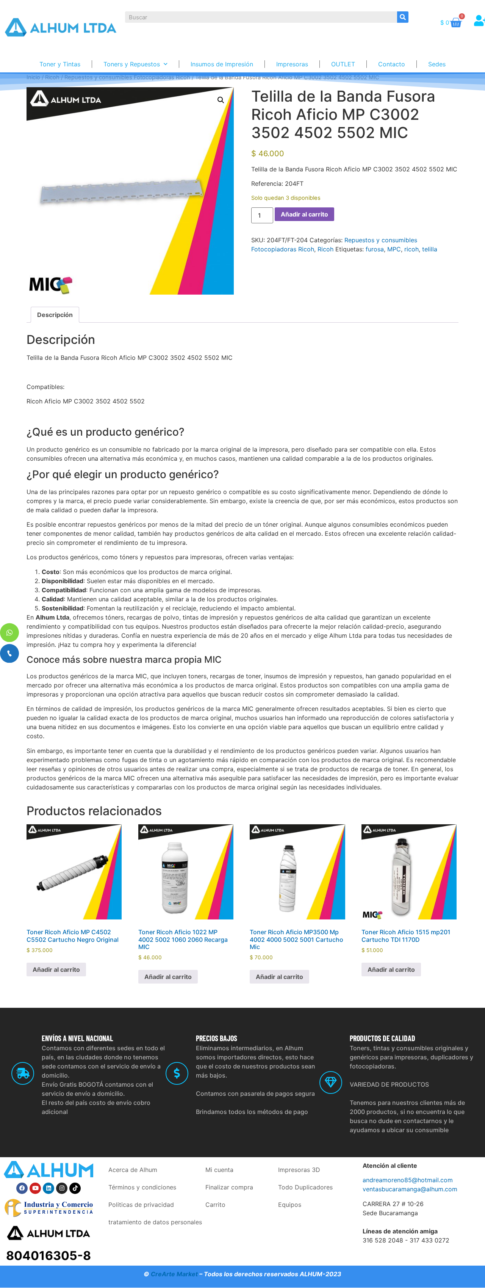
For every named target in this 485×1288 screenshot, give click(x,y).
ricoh (411, 249)
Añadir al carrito (304, 214)
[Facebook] (22, 1188)
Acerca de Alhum (132, 1169)
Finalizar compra (229, 1187)
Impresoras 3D (299, 1169)
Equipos (289, 1204)
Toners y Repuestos (131, 64)
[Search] (402, 17)
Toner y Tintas (59, 64)
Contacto (391, 64)
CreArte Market (174, 1274)
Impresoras (292, 64)
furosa (375, 249)
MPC (394, 249)
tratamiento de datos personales (155, 1222)
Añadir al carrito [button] (56, 969)
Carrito (215, 1204)
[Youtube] (35, 1188)
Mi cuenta (219, 1169)
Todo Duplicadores (305, 1187)
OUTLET (343, 64)
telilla (429, 249)
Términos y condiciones (142, 1187)
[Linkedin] (48, 1188)
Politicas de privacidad (141, 1204)
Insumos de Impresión (222, 64)
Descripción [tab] (55, 314)
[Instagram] (61, 1188)
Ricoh (325, 249)
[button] (221, 100)
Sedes (437, 64)
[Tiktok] (75, 1188)
